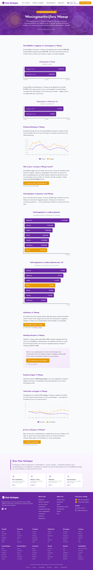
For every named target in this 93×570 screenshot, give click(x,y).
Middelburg (65, 552)
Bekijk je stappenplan (32, 442)
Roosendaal (4, 557)
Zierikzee (65, 559)
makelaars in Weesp (37, 327)
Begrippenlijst (42, 518)
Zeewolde (19, 542)
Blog (68, 3)
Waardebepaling (51, 3)
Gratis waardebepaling (44, 511)
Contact (34, 567)
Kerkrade (80, 533)
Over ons (28, 567)
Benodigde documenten (62, 507)
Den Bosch (4, 550)
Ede (48, 537)
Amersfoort (50, 548)
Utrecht (49, 554)
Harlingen (34, 535)
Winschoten (65, 542)
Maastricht (80, 537)
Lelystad (18, 537)
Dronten (18, 533)
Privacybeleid (41, 567)
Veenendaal (50, 557)
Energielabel (60, 502)
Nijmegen (50, 540)
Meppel (3, 540)
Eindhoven (4, 552)
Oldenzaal (34, 557)
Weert (79, 542)
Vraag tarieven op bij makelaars (39, 360)
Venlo (79, 540)
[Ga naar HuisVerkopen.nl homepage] (10, 3)
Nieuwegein (50, 552)
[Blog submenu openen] (70, 3)
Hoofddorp (19, 557)
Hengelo (34, 554)
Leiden (79, 554)
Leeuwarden (34, 540)
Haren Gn (65, 533)
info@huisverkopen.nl (82, 510)
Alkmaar (19, 548)
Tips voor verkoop (43, 504)
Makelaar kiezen (61, 499)
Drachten (34, 531)
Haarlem (19, 552)
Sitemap (56, 567)
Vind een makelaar (85, 3)
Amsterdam (19, 550)
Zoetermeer (80, 559)
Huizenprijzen (42, 514)
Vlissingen (65, 557)
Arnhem (49, 533)
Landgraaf (80, 535)
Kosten (58, 504)
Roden (3, 542)
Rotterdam (80, 557)
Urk (18, 540)
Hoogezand (65, 535)
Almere (18, 531)
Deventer (34, 550)
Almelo (33, 548)
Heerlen (80, 531)
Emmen (3, 535)
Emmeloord (19, 535)
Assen (3, 531)
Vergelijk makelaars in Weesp (35, 325)
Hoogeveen (4, 537)
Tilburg (3, 559)
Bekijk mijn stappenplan (83, 499)
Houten (49, 550)
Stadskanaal (65, 537)
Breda (3, 548)
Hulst (64, 550)
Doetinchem (50, 535)
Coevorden (4, 533)
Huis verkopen (26, 3)
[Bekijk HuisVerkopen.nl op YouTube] (5, 509)
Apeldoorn (50, 531)
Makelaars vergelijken (38, 3)
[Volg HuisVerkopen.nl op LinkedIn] (2, 509)
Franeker (34, 533)
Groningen (65, 531)
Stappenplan (61, 3)
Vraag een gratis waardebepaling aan (37, 183)
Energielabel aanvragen (44, 509)
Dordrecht (80, 552)
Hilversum (19, 554)
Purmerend (19, 559)
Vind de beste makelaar (83, 502)
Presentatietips (42, 507)
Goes (64, 548)
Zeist (49, 559)
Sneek (33, 542)
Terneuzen (65, 554)
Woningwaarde (60, 509)
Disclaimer (49, 567)
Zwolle (33, 559)
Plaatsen (59, 511)
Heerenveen (34, 537)
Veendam (65, 540)
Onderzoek (41, 516)
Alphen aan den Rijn (82, 548)
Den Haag (80, 550)
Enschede (34, 552)
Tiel (48, 542)
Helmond (4, 554)
